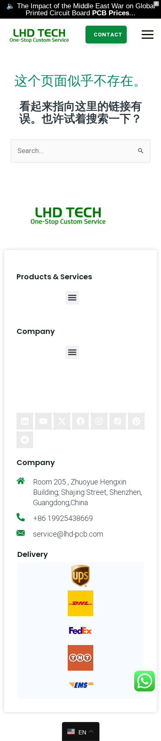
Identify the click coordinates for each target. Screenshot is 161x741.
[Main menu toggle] (147, 34)
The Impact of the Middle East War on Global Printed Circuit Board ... (86, 9)
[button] (106, 34)
